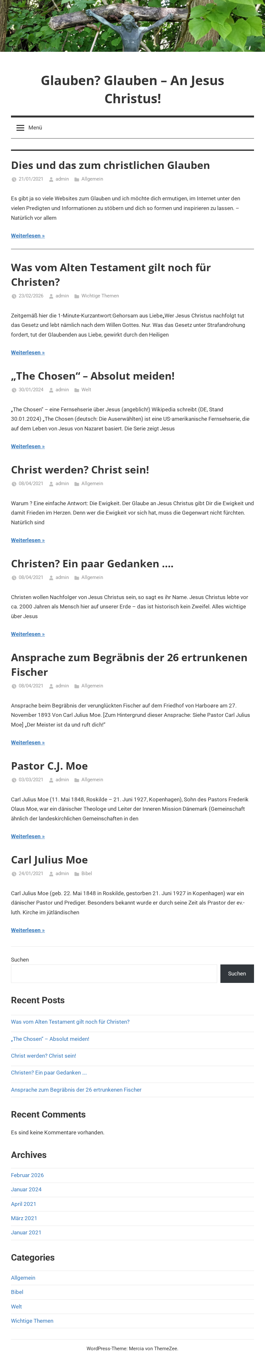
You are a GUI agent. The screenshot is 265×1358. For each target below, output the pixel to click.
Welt (86, 390)
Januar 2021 (26, 1232)
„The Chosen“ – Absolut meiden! (93, 376)
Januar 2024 (26, 1189)
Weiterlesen (26, 235)
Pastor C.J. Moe (49, 766)
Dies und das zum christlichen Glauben (110, 165)
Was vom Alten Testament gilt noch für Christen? (70, 1021)
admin (62, 179)
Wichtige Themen (100, 296)
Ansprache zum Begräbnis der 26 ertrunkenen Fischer (76, 1089)
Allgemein (92, 179)
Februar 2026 (27, 1175)
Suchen (20, 959)
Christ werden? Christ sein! (80, 469)
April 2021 (24, 1204)
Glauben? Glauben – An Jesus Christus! (132, 89)
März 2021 (24, 1218)
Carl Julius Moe (49, 859)
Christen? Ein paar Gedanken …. (92, 563)
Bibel (86, 873)
